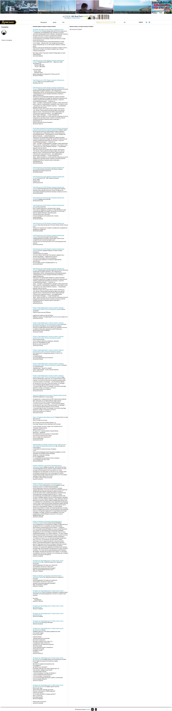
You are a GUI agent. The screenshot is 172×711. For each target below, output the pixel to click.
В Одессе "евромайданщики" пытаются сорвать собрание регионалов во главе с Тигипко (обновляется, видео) (48, 308)
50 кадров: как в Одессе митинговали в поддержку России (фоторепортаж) (48, 30)
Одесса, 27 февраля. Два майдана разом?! (44, 417)
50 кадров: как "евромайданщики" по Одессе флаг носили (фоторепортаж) (48, 561)
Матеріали (44, 22)
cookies (88, 709)
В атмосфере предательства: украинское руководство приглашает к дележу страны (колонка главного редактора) (50, 129)
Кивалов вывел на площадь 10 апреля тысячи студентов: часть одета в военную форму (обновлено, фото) (49, 445)
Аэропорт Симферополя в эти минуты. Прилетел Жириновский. (49, 395)
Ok (92, 709)
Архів (54, 22)
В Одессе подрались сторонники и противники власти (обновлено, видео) (47, 466)
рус (125, 22)
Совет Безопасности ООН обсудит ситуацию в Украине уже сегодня (48, 61)
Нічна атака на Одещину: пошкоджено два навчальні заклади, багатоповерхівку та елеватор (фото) (15, 12)
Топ (63, 22)
